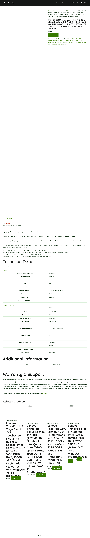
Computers (56, 10)
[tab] (9, 218)
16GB (77, 38)
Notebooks (63, 10)
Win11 (65, 44)
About (68, 2)
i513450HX (65, 42)
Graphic (55, 42)
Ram (49, 44)
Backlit (50, 40)
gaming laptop (80, 40)
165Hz (73, 38)
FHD (67, 40)
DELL (64, 40)
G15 (70, 40)
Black (57, 40)
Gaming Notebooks (72, 10)
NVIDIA (84, 42)
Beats (54, 40)
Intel (75, 42)
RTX (52, 44)
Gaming (74, 40)
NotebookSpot (10, 3)
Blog (73, 2)
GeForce (50, 42)
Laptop (79, 42)
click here (45, 393)
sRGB (55, 44)
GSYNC (60, 42)
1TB (80, 38)
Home (57, 2)
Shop (63, 2)
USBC (61, 44)
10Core (69, 38)
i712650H (71, 42)
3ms (82, 38)
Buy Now (53, 35)
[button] (85, 3)
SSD (59, 44)
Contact (79, 2)
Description (9, 218)
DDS (61, 40)
